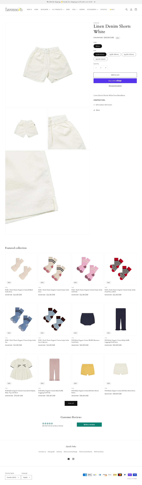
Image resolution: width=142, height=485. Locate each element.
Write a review (89, 424)
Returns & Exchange (70, 452)
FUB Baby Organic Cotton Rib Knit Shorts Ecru (120, 391)
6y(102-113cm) (129, 54)
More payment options (115, 85)
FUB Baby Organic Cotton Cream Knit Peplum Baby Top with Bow (20, 392)
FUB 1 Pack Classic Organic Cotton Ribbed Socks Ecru (19, 291)
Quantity (96, 64)
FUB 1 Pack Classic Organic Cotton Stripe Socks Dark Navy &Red (120, 291)
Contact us (42, 452)
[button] (45, 9)
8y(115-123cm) (101, 59)
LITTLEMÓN (134, 478)
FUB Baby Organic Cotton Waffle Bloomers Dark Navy (85, 341)
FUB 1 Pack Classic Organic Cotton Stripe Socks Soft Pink (87, 291)
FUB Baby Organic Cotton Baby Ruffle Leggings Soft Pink (50, 392)
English (25, 477)
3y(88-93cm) (100, 54)
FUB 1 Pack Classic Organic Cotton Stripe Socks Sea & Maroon (53, 341)
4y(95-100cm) (114, 54)
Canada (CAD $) (11, 477)
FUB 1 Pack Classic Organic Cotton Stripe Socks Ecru (53, 291)
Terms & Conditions (85, 452)
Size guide (51, 452)
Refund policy (98, 452)
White (98, 46)
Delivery (59, 452)
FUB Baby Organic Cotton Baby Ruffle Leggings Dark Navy (117, 341)
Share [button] (98, 110)
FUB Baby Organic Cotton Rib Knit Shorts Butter (85, 392)
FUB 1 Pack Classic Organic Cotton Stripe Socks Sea (20, 341)
